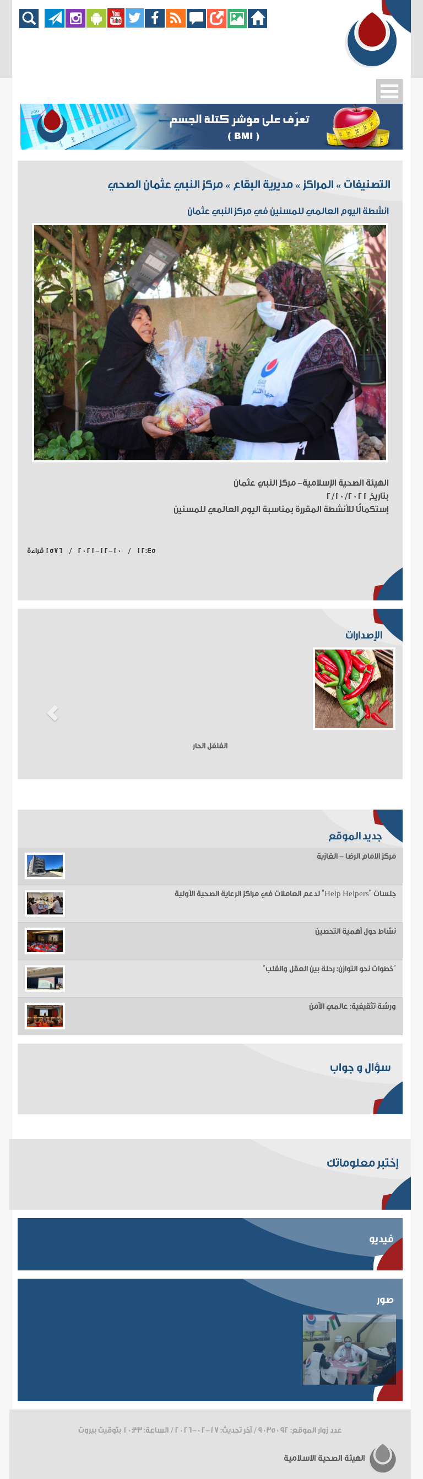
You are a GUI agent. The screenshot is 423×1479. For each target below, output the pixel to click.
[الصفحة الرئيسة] (257, 25)
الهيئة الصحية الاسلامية (325, 1458)
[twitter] (134, 25)
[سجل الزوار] (196, 25)
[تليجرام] (54, 25)
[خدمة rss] (176, 25)
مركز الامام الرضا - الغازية (356, 856)
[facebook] (155, 25)
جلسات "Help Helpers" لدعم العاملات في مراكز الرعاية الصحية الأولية (285, 894)
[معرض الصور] (237, 25)
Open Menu (389, 91)
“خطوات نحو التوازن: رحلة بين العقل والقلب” (329, 969)
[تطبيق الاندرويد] (96, 25)
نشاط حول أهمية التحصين (355, 931)
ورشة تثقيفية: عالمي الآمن (352, 1006)
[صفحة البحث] (31, 25)
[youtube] (116, 25)
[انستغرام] (75, 25)
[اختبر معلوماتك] (216, 25)
